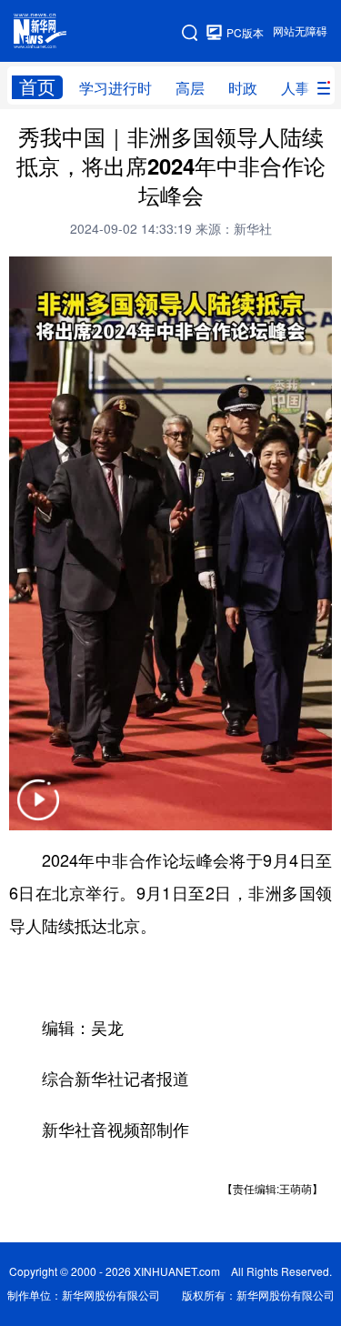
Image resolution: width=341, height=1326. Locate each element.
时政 (242, 88)
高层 (190, 88)
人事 (295, 88)
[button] (38, 811)
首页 (37, 86)
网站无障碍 (300, 31)
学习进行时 (115, 88)
